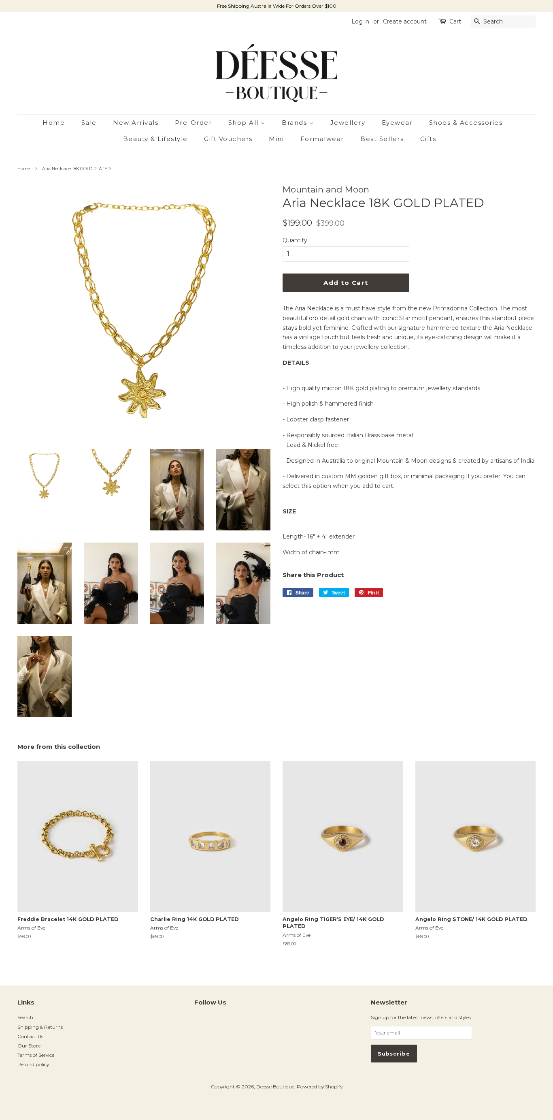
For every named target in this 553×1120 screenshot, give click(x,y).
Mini (276, 139)
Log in (360, 21)
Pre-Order (193, 122)
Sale (89, 122)
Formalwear (322, 139)
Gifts (428, 139)
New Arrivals (135, 122)
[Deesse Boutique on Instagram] (198, 1020)
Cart (455, 21)
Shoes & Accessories (466, 122)
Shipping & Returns (40, 1027)
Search (25, 1017)
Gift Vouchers (228, 139)
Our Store (28, 1046)
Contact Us (30, 1036)
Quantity (295, 240)
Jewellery (348, 122)
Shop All (244, 122)
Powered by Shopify (319, 1087)
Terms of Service (35, 1055)
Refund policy (33, 1064)
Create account (405, 21)
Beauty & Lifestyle (155, 139)
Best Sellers (382, 139)
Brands (295, 122)
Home (54, 122)
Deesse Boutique (275, 1087)
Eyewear (397, 122)
